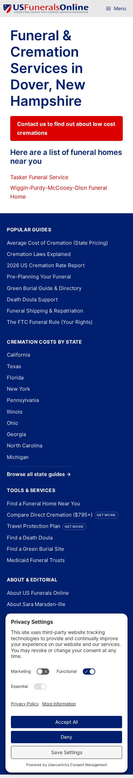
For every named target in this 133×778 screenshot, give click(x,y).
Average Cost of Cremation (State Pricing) (57, 243)
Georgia (16, 434)
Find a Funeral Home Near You (43, 503)
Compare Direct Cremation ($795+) (61, 515)
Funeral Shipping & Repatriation (45, 310)
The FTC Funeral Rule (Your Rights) (49, 322)
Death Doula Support (32, 299)
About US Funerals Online (38, 593)
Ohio (12, 423)
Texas (14, 366)
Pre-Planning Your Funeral (39, 276)
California (18, 354)
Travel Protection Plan (45, 526)
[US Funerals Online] (46, 8)
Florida (15, 377)
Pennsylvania (23, 400)
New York (18, 389)
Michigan (18, 457)
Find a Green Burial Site (35, 549)
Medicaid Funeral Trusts (36, 560)
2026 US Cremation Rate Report (46, 265)
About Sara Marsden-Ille (36, 604)
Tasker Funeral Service (39, 177)
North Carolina (24, 445)
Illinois (15, 411)
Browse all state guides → (39, 474)
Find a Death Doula (30, 537)
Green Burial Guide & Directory (44, 288)
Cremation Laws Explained (39, 254)
